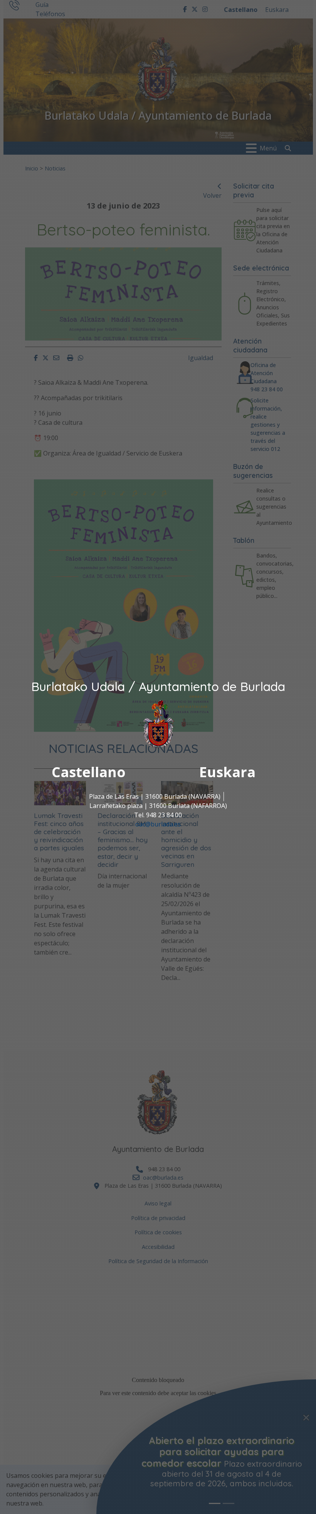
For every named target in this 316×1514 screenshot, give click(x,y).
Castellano (89, 772)
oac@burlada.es (158, 824)
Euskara (227, 772)
